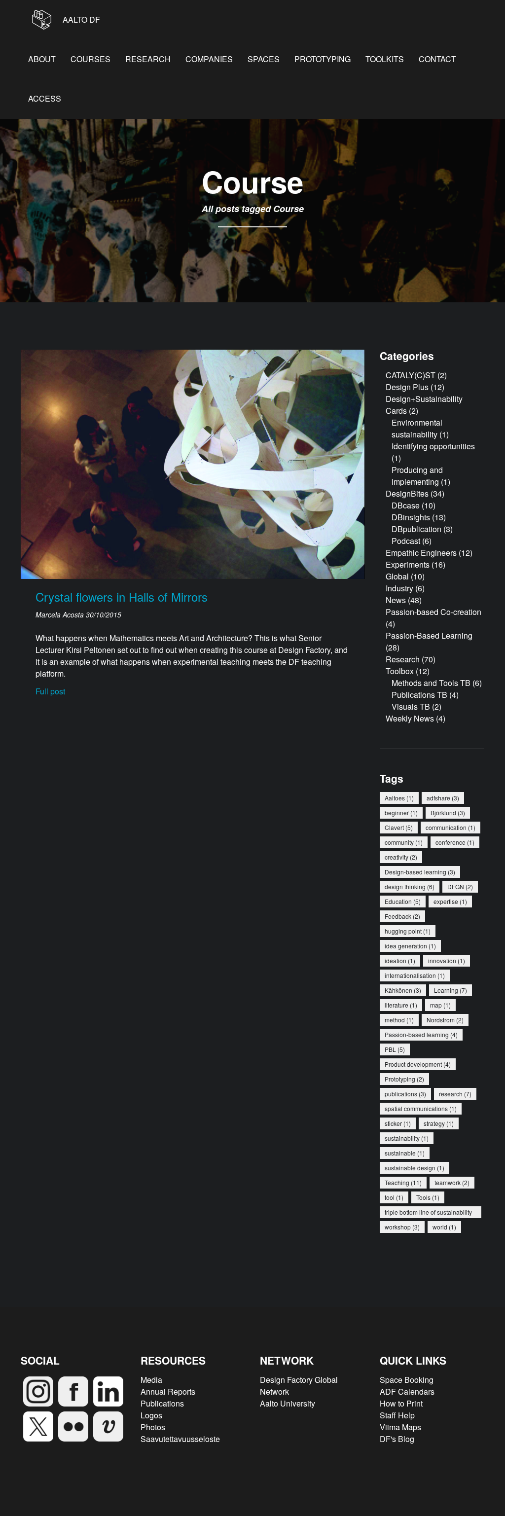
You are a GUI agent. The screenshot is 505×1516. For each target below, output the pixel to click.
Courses (90, 59)
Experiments (408, 564)
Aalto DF (80, 19)
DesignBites (407, 493)
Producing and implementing (417, 475)
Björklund (448, 812)
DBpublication (416, 529)
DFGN (460, 886)
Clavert (399, 827)
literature (401, 1005)
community (404, 842)
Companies (209, 59)
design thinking (409, 886)
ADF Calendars (407, 1391)
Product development (418, 1064)
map (440, 1005)
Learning (450, 990)
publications (405, 1093)
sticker (398, 1123)
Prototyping (322, 59)
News (396, 600)
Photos (153, 1427)
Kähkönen (403, 990)
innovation (446, 960)
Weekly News (410, 718)
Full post (50, 691)
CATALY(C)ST (410, 375)
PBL (395, 1049)
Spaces (264, 59)
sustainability (407, 1138)
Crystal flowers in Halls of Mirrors (122, 596)
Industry (399, 588)
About (42, 59)
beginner (401, 812)
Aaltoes (399, 798)
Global (397, 576)
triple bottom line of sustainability (428, 1213)
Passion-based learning (421, 1034)
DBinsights (411, 517)
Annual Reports (168, 1391)
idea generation (410, 945)
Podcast (406, 540)
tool (394, 1197)
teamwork (451, 1182)
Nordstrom (445, 1019)
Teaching (403, 1182)
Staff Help (397, 1415)
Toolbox (400, 671)
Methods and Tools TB (431, 682)
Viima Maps (400, 1427)
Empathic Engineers (421, 552)
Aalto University (287, 1403)
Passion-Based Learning (429, 635)
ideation (400, 960)
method (399, 1019)
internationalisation (415, 975)
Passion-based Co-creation (433, 611)
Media (151, 1379)
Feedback (402, 916)
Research (148, 59)
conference (454, 842)
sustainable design (414, 1167)
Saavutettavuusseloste (180, 1438)
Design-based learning (420, 871)
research (455, 1093)
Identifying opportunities (433, 446)
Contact (437, 59)
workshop (402, 1227)
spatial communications (421, 1108)
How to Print (401, 1403)
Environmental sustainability (417, 428)
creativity (401, 857)
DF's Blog (397, 1438)
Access (44, 98)
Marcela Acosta (61, 614)
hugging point (408, 931)
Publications (162, 1403)
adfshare (443, 798)
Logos (151, 1415)
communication (450, 827)
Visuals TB (411, 706)
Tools (427, 1197)
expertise (450, 901)
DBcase (406, 505)
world (444, 1227)
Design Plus (407, 387)
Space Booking (406, 1379)
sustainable (405, 1153)
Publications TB (419, 694)
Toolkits (384, 59)
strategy (439, 1123)
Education (403, 901)
